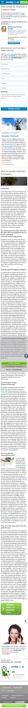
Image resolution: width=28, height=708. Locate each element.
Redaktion (13, 697)
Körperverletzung (7, 150)
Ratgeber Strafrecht (10, 136)
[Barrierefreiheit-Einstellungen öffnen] (26, 355)
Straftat (5, 515)
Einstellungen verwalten (14, 366)
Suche (25, 2)
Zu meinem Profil (13, 42)
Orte (3, 690)
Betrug (3, 531)
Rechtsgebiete (18, 687)
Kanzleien (11, 690)
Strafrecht (17, 15)
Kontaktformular (17, 650)
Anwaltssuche (6, 687)
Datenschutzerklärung (18, 695)
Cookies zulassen (14, 363)
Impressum (5, 695)
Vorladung (5, 146)
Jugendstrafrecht (21, 465)
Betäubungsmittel (15, 153)
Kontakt (4, 697)
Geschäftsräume (10, 144)
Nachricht (4, 92)
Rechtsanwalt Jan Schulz (15, 28)
